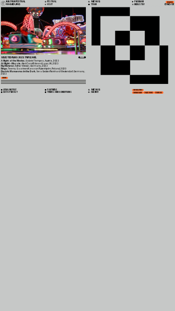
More (4, 78)
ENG (167, 4)
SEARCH (170, 2)
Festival (51, 1)
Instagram (137, 92)
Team (94, 4)
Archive (94, 92)
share (82, 57)
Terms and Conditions (59, 92)
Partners (52, 89)
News (95, 89)
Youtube (158, 92)
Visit (50, 4)
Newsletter (137, 90)
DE (173, 4)
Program (139, 1)
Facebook (149, 92)
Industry (139, 4)
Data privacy (10, 92)
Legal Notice (9, 89)
